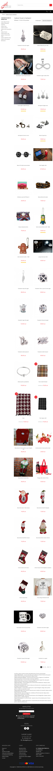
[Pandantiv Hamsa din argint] (23, 34)
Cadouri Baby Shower (18, 674)
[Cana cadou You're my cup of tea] (23, 616)
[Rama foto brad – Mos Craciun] (23, 497)
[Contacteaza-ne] (47, 11)
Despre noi (4, 748)
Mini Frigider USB (42, 165)
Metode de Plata (22, 748)
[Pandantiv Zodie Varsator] (42, 340)
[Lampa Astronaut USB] (42, 246)
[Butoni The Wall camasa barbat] (23, 154)
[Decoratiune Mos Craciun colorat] (42, 527)
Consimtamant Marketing (7, 754)
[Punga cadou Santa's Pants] (42, 467)
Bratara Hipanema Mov (23, 227)
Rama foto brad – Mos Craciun (23, 507)
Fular (23, 418)
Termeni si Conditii (6, 751)
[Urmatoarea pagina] (50, 667)
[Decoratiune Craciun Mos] (23, 467)
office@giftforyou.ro (27, 740)
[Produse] (2, 12)
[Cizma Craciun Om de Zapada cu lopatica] (42, 556)
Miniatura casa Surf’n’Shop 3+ (23, 197)
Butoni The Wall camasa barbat (23, 165)
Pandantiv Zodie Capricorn (23, 351)
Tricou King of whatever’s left (43, 597)
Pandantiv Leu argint (43, 658)
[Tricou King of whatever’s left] (42, 586)
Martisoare (3, 40)
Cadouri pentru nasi (5, 33)
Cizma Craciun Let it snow (23, 567)
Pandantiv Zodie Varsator (43, 351)
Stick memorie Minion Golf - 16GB (43, 227)
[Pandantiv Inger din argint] (23, 308)
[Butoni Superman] (42, 124)
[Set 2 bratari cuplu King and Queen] (23, 64)
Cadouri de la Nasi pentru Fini (20, 685)
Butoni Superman (43, 135)
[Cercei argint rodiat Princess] (23, 94)
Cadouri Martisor (17, 700)
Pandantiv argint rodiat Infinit (43, 75)
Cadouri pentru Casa (18, 680)
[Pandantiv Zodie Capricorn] (23, 340)
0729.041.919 (27, 738)
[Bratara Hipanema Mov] (23, 216)
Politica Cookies (5, 756)
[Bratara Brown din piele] (42, 185)
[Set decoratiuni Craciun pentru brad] (42, 437)
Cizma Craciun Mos (23, 597)
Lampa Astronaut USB (42, 256)
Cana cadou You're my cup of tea (23, 627)
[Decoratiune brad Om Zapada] (42, 497)
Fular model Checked (43, 381)
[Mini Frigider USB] (42, 154)
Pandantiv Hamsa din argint (23, 45)
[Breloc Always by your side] (42, 34)
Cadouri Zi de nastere (5, 39)
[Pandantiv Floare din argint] (42, 308)
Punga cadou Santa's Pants (42, 478)
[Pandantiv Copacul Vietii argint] (23, 647)
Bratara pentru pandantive (23, 381)
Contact (3, 758)
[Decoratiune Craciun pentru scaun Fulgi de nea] (23, 437)
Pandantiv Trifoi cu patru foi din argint (43, 288)
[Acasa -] (8, 5)
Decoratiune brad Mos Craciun (23, 537)
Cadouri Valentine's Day (6, 37)
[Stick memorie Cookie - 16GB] (23, 246)
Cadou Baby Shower (5, 22)
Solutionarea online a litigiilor (25, 756)
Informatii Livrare (22, 749)
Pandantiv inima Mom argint (43, 627)
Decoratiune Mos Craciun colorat (43, 537)
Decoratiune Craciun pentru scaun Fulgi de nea (23, 448)
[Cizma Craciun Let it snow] (23, 556)
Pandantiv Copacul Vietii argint (23, 658)
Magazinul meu (6, 745)
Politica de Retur (22, 753)
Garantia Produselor (23, 751)
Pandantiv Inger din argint (23, 320)
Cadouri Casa (3, 26)
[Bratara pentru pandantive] (23, 371)
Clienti (21, 745)
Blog (3, 749)
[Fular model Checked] (42, 371)
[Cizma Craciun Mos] (23, 586)
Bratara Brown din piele (43, 197)
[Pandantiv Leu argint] (42, 647)
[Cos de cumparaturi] (50, 11)
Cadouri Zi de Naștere (18, 698)
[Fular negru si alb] (42, 404)
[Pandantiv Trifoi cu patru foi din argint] (42, 276)
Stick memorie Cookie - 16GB (23, 256)
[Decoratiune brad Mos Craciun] (23, 527)
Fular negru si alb (42, 418)
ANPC (20, 758)
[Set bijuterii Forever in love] (23, 124)
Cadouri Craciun (4, 27)
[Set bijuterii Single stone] (42, 94)
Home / (4, 14)
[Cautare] (50, 5)
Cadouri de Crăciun (18, 682)
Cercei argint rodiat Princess (23, 105)
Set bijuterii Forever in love (23, 135)
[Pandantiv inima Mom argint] (42, 616)
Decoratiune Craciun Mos (23, 478)
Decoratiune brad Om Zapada (43, 507)
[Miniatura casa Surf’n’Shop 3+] (23, 185)
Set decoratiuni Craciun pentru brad (43, 448)
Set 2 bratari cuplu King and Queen (23, 75)
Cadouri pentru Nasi (18, 690)
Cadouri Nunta (4, 32)
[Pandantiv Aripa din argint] (23, 276)
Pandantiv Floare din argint (42, 320)
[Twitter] (28, 728)
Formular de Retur (23, 754)
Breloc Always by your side (42, 45)
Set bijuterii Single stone (43, 105)
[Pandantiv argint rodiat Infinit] (42, 64)
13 (48, 667)
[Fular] (23, 404)
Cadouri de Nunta (18, 687)
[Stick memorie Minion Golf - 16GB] (42, 216)
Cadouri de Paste (17, 692)
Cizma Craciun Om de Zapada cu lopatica (43, 567)
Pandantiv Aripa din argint (23, 288)
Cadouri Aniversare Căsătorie (20, 677)
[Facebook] (25, 728)
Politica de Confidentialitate (7, 753)
